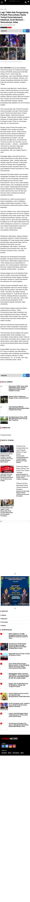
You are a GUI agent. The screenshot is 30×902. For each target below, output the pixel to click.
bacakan (4, 27)
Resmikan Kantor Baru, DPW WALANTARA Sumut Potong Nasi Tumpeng (18, 418)
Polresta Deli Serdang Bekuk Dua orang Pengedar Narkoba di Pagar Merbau (22, 459)
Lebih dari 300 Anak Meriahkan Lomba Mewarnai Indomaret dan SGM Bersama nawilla (6, 477)
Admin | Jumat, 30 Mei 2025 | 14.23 (7, 24)
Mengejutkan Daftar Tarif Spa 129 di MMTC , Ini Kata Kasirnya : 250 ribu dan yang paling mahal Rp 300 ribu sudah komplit (19, 676)
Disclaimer (16, 753)
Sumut (5, 9)
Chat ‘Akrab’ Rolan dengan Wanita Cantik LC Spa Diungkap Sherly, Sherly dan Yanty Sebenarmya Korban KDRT (19, 666)
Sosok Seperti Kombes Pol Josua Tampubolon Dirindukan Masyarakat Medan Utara (18, 725)
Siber (10, 753)
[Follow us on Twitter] (6, 746)
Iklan (22, 753)
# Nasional (3, 618)
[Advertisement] (15, 367)
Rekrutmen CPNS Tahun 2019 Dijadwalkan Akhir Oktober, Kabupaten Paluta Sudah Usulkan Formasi (18, 388)
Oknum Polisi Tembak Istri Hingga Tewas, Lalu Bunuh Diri (18, 397)
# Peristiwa (4, 622)
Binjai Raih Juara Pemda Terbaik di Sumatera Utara (19, 654)
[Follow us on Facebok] (3, 746)
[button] (28, 1)
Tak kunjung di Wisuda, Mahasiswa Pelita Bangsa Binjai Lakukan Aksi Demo (19, 408)
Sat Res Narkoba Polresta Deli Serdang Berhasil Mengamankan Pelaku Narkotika (19, 695)
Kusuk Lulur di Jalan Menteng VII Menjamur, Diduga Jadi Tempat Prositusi (18, 685)
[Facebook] (28, 30)
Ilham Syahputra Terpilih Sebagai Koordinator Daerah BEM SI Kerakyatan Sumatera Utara (18, 636)
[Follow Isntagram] (10, 746)
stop (9, 27)
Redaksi (4, 753)
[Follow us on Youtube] (14, 746)
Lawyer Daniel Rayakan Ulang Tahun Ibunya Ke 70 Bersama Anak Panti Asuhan (18, 715)
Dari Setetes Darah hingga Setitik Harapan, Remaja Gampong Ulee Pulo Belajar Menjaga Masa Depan (17, 646)
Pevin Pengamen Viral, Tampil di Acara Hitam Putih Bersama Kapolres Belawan (19, 705)
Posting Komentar (5, 435)
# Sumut (3, 625)
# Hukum (3, 615)
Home (1, 9)
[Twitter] (24, 30)
